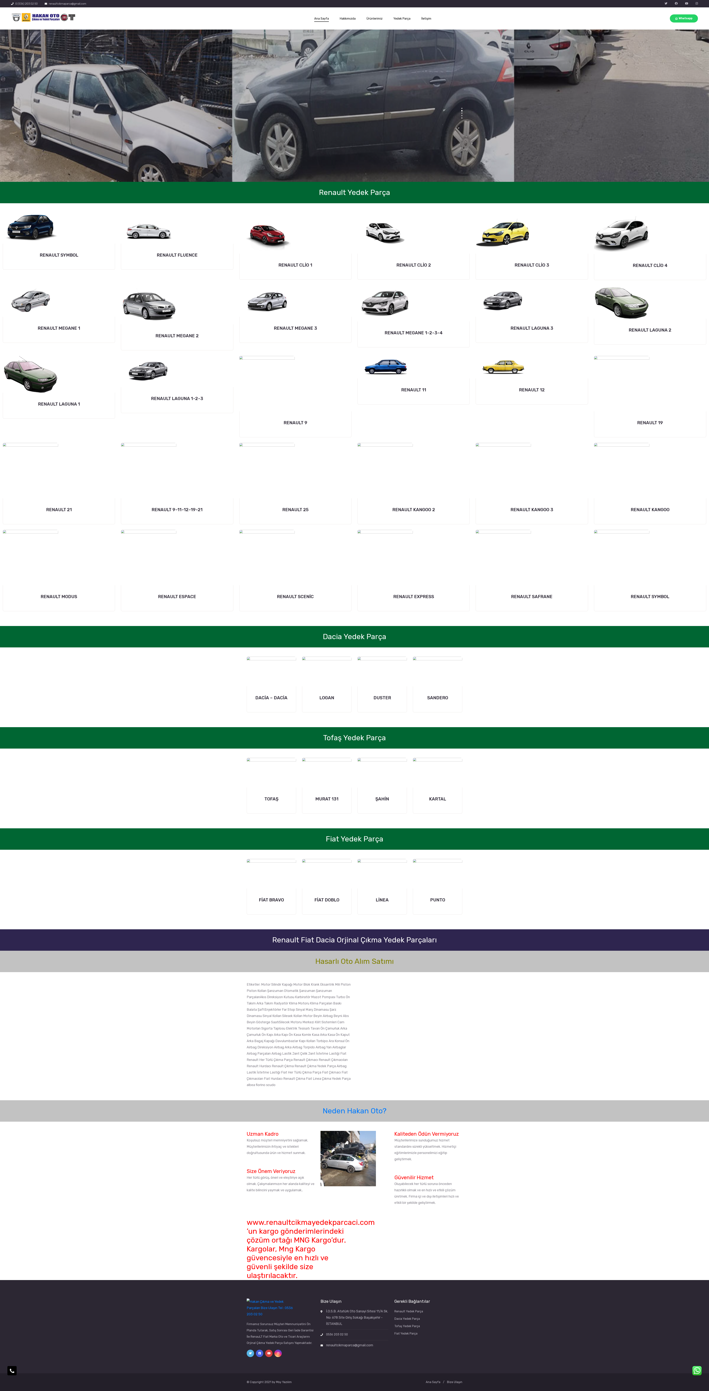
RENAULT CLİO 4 (650, 265)
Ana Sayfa (321, 18)
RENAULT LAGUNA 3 (532, 328)
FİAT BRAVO (271, 900)
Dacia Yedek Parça (407, 1318)
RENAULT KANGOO (650, 509)
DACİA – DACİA (271, 697)
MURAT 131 (326, 799)
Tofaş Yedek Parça (407, 1326)
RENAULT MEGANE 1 (59, 328)
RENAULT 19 (650, 422)
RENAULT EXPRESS (413, 596)
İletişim (426, 18)
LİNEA (382, 900)
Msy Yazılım (284, 1382)
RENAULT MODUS (59, 596)
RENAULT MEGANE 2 (177, 335)
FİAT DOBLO (326, 900)
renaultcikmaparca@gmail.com (67, 3)
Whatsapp (685, 18)
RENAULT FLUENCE (177, 255)
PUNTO (437, 900)
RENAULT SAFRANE (531, 596)
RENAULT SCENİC (295, 596)
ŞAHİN (382, 799)
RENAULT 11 (413, 389)
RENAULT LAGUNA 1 (59, 404)
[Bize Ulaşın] (12, 1370)
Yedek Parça (401, 18)
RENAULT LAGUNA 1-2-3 (177, 398)
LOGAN (326, 697)
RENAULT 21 (59, 509)
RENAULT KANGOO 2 (413, 509)
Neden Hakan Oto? (354, 1111)
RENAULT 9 (295, 422)
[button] (462, 108)
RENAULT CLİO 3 (532, 265)
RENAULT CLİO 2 (413, 265)
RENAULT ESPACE (177, 596)
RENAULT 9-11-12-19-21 (177, 509)
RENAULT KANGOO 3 (532, 509)
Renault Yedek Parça (408, 1311)
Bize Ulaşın (454, 1382)
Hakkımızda (348, 18)
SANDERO (437, 697)
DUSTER (382, 697)
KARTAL (437, 799)
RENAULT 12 (532, 389)
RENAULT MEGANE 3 (295, 328)
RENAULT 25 (295, 509)
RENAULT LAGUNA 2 (650, 330)
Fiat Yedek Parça (405, 1333)
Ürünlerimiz (375, 18)
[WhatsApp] (697, 1370)
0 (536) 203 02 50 (26, 3)
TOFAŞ (271, 799)
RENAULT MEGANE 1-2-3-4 (414, 332)
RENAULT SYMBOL (59, 255)
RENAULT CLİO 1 (295, 265)
